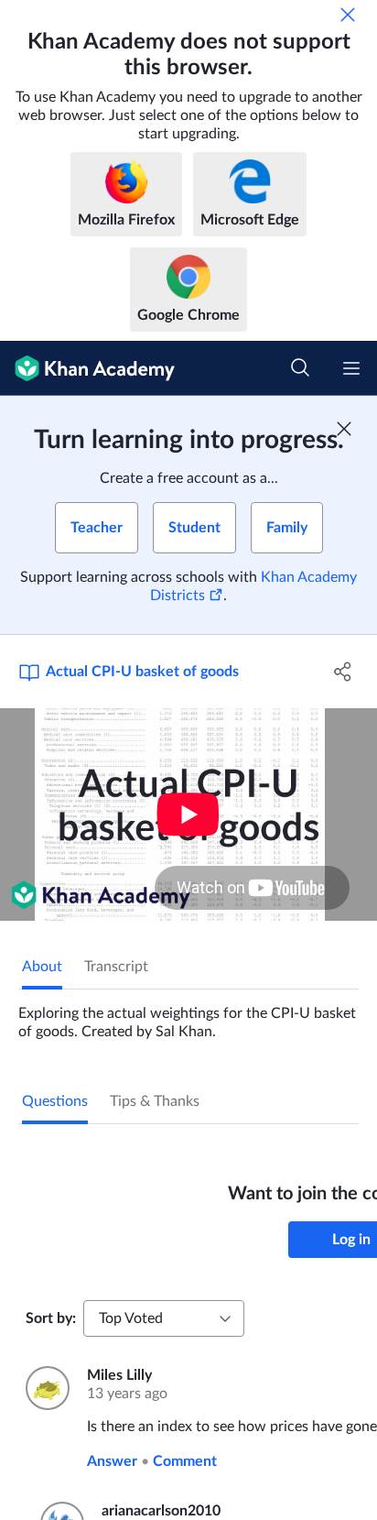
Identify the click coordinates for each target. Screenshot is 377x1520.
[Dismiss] (347, 14)
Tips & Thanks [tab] (154, 1101)
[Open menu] (351, 368)
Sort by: (51, 1318)
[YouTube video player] (188, 814)
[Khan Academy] (87, 368)
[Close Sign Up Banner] (344, 428)
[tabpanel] (188, 1015)
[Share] (343, 671)
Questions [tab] (55, 1101)
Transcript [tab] (116, 966)
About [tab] (42, 966)
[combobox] (163, 1318)
